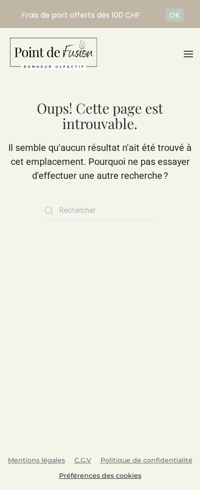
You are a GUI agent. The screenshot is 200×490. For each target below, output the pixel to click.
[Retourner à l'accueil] (53, 54)
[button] (188, 54)
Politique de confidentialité (146, 460)
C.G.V (82, 460)
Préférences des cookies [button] (100, 475)
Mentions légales (36, 460)
